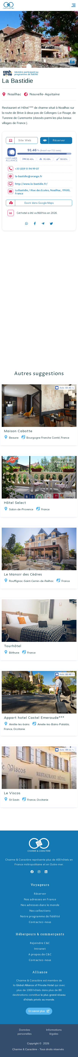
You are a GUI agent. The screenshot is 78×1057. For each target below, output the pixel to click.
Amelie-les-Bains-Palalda (53, 724)
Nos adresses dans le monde (40, 905)
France (65, 437)
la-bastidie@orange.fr (28, 176)
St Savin (14, 799)
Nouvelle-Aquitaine (45, 94)
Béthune (14, 652)
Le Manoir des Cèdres (23, 574)
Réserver (40, 894)
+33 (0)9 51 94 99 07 (27, 169)
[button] (39, 1011)
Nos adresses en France (40, 899)
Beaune (14, 437)
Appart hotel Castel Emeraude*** (34, 717)
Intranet (40, 949)
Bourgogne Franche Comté (43, 437)
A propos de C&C (40, 954)
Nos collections (40, 911)
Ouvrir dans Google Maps (39, 202)
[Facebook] (32, 872)
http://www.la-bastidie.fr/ (31, 184)
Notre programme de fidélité (40, 916)
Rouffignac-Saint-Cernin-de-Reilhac (31, 581)
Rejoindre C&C (40, 943)
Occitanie (19, 729)
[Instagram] (39, 872)
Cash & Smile (23, 73)
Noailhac (14, 94)
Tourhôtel (12, 646)
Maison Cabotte (18, 431)
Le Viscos (12, 793)
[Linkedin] (46, 872)
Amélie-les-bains (19, 724)
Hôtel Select (15, 502)
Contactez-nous (40, 922)
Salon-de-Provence (21, 509)
